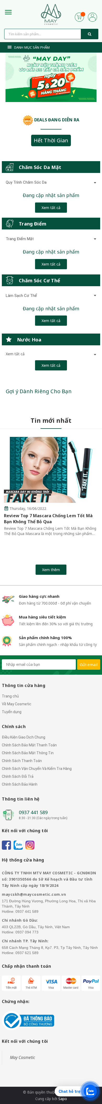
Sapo (62, 1098)
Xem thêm (51, 569)
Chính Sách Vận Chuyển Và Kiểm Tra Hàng (37, 769)
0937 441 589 (33, 812)
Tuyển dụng (11, 712)
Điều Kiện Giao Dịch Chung (23, 737)
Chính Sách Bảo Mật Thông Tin (28, 753)
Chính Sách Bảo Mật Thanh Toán (29, 745)
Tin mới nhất (51, 420)
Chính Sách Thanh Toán (22, 761)
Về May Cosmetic (16, 704)
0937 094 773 (26, 932)
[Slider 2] (51, 77)
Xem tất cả (51, 207)
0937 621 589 (26, 953)
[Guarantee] (28, 1020)
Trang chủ (10, 696)
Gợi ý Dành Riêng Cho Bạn (39, 391)
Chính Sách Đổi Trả (17, 776)
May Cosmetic (22, 1057)
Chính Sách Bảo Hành (19, 784)
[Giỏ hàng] (79, 17)
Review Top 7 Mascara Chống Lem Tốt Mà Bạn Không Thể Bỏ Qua (48, 518)
